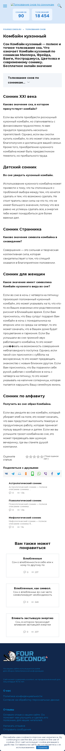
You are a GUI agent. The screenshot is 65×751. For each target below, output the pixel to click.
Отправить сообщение (17, 729)
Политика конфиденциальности (22, 696)
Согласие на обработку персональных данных (31, 700)
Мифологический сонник (25, 517)
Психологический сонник (25, 500)
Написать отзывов (14, 726)
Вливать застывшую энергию (32, 618)
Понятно (42, 747)
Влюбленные (32, 558)
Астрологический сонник (25, 483)
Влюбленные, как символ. (32, 588)
